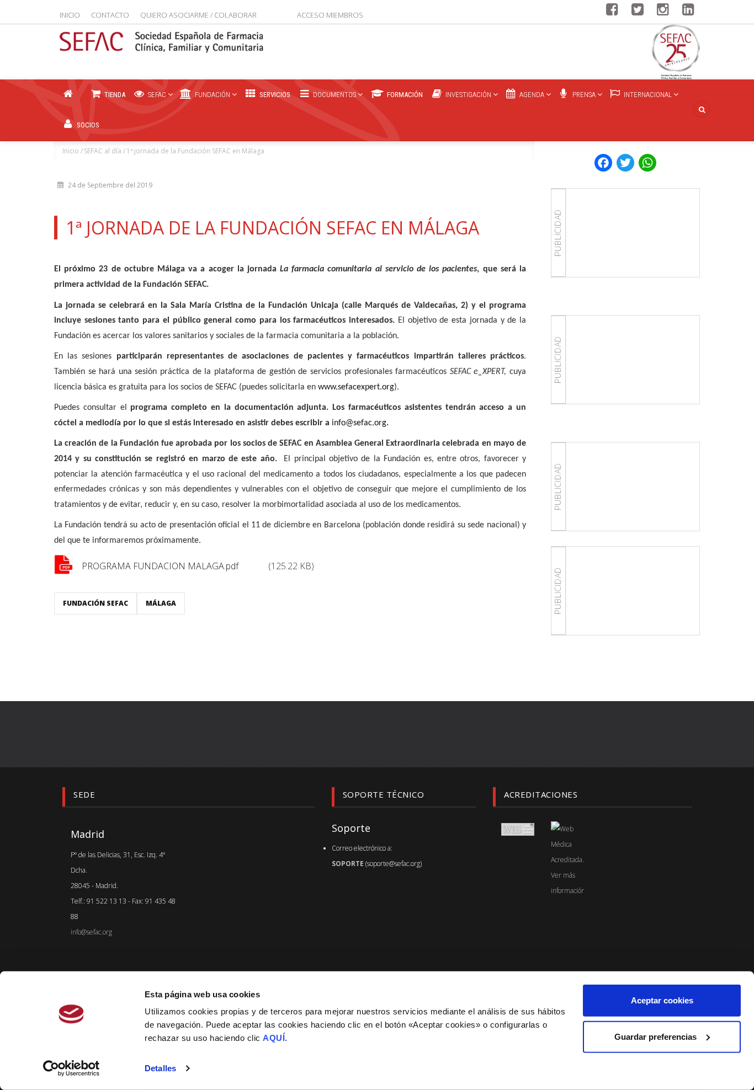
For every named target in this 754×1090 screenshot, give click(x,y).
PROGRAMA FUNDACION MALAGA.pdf (160, 566)
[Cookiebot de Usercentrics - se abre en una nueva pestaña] (71, 1068)
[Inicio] (162, 35)
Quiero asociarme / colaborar (198, 15)
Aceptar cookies (662, 1000)
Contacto (110, 15)
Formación (404, 94)
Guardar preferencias (655, 1036)
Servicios (274, 94)
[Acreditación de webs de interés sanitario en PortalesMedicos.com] (517, 828)
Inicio (70, 15)
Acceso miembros (330, 15)
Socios (87, 125)
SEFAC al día (102, 151)
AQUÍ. (275, 1038)
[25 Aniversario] (676, 51)
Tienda (114, 94)
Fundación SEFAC (95, 603)
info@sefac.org (91, 932)
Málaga (161, 603)
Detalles (160, 1068)
